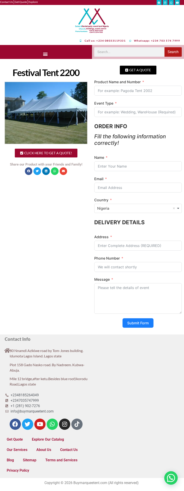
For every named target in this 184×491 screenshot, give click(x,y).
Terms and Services (61, 460)
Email (98, 179)
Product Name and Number (117, 82)
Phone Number (107, 258)
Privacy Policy (18, 470)
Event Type (103, 103)
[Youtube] (177, 2)
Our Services (17, 450)
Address (101, 237)
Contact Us (69, 450)
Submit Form (138, 323)
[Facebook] (159, 2)
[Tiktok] (77, 424)
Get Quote (15, 439)
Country (101, 200)
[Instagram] (165, 2)
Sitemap (29, 460)
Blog (10, 460)
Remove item (174, 208)
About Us (43, 450)
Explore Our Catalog (48, 439)
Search (173, 52)
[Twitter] (27, 424)
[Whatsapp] (171, 2)
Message (102, 279)
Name (99, 157)
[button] (45, 54)
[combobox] (138, 208)
